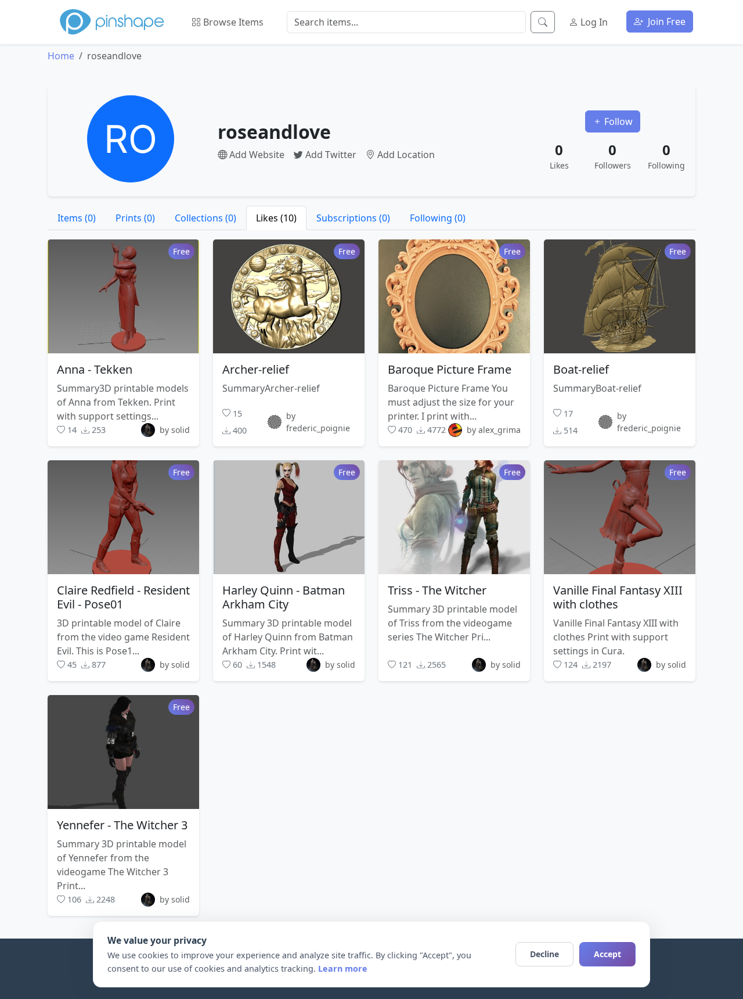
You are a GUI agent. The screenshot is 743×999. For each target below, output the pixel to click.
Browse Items (232, 22)
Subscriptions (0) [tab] (353, 218)
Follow (617, 121)
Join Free (665, 21)
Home (61, 55)
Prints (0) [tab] (135, 218)
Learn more (342, 968)
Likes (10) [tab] (276, 218)
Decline (544, 953)
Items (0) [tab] (76, 218)
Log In (593, 22)
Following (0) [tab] (438, 218)
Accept (607, 953)
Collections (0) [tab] (205, 218)
